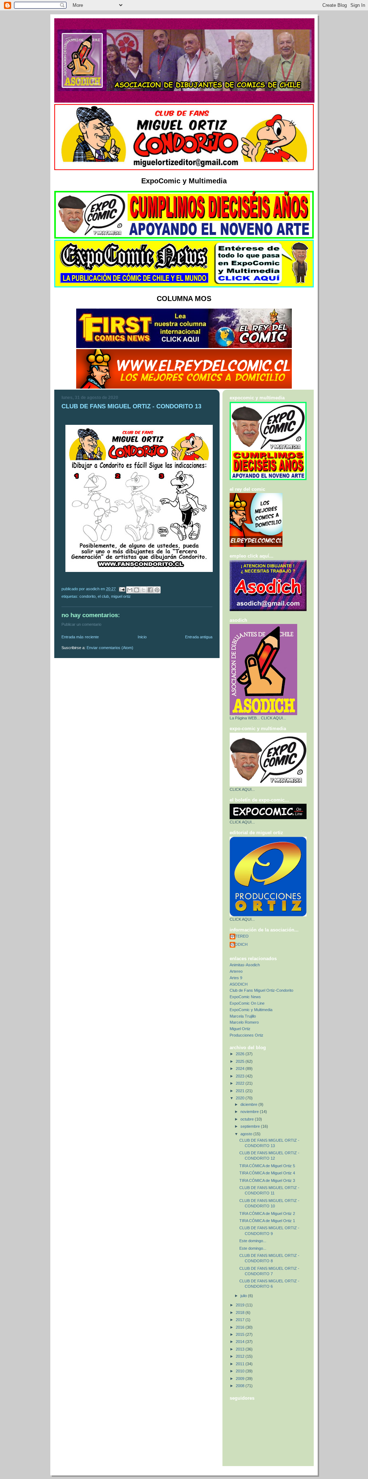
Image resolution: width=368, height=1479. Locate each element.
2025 (240, 1061)
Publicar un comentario (81, 624)
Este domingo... (252, 1241)
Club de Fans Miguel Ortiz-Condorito (261, 990)
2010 (240, 1371)
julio (244, 1295)
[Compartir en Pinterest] (157, 589)
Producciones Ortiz (246, 1035)
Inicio (142, 637)
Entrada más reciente (80, 637)
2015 (240, 1334)
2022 (240, 1083)
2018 (240, 1312)
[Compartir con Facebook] (150, 589)
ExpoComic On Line (247, 1003)
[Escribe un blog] (136, 589)
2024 (240, 1068)
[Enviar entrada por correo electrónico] (121, 589)
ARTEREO (239, 936)
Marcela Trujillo (243, 1016)
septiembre (250, 1126)
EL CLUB (103, 596)
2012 (240, 1356)
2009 (240, 1378)
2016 (240, 1327)
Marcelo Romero (244, 1022)
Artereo (236, 971)
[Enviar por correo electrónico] (129, 589)
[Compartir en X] (143, 589)
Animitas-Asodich (245, 965)
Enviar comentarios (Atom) (110, 647)
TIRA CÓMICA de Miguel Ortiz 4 (267, 1173)
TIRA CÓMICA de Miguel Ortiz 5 (267, 1166)
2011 (240, 1364)
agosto (246, 1134)
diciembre (249, 1104)
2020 (240, 1098)
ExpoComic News (245, 997)
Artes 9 (236, 978)
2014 (240, 1341)
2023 (240, 1076)
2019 (240, 1305)
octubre (247, 1119)
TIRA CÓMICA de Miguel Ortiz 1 (267, 1221)
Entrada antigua (198, 637)
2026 (240, 1054)
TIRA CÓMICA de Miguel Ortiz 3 (267, 1180)
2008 (240, 1386)
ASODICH (239, 944)
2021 (240, 1091)
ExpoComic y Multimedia (251, 1010)
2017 (240, 1320)
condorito (87, 596)
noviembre (250, 1111)
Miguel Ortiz (121, 596)
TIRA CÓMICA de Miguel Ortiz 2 (267, 1213)
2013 (240, 1349)
